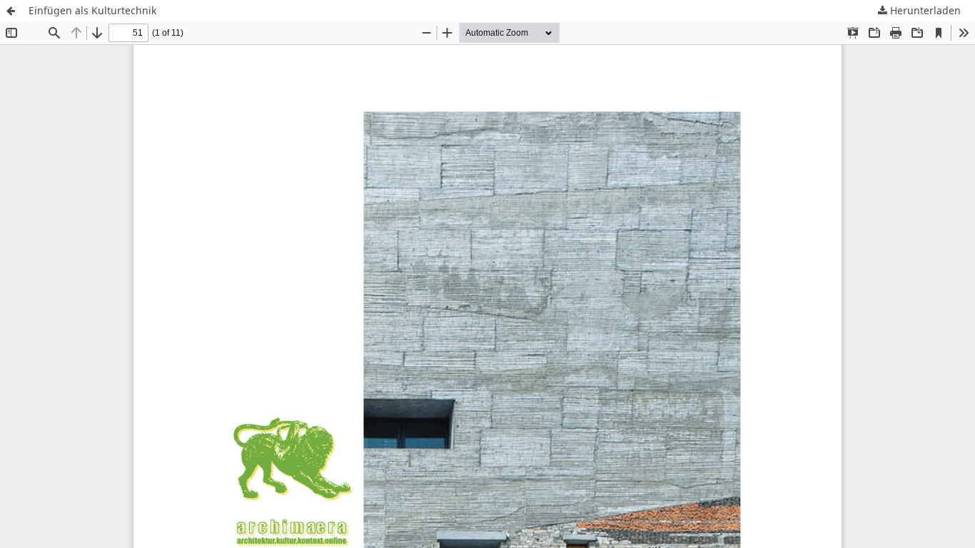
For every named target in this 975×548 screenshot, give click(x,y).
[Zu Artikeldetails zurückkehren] (10, 10)
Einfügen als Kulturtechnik (92, 10)
